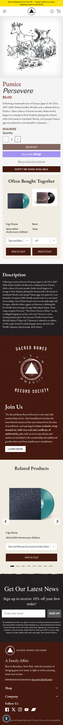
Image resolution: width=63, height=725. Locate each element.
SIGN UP (54, 613)
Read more (9, 128)
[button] (4, 11)
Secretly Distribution (42, 679)
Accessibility (54, 720)
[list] (31, 47)
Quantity (8, 132)
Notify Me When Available (31, 169)
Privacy (42, 720)
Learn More (15, 449)
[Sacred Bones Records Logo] (31, 11)
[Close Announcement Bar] (59, 3)
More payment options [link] (31, 161)
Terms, (35, 720)
